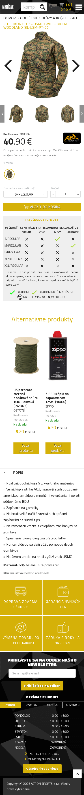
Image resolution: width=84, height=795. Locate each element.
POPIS (17, 472)
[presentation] (7, 65)
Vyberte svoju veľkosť (19, 188)
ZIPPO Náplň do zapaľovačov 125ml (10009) (57, 398)
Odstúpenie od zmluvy (42, 768)
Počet (55, 188)
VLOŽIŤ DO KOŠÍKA (44, 207)
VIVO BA (31, 705)
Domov (9, 18)
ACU (75, 18)
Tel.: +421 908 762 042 (43, 753)
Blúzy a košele (55, 18)
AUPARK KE (73, 705)
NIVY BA (52, 705)
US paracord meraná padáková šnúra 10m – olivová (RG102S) (25, 398)
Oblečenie (29, 18)
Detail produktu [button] (26, 448)
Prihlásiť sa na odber (42, 685)
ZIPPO (49, 406)
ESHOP (10, 705)
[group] (26, 393)
